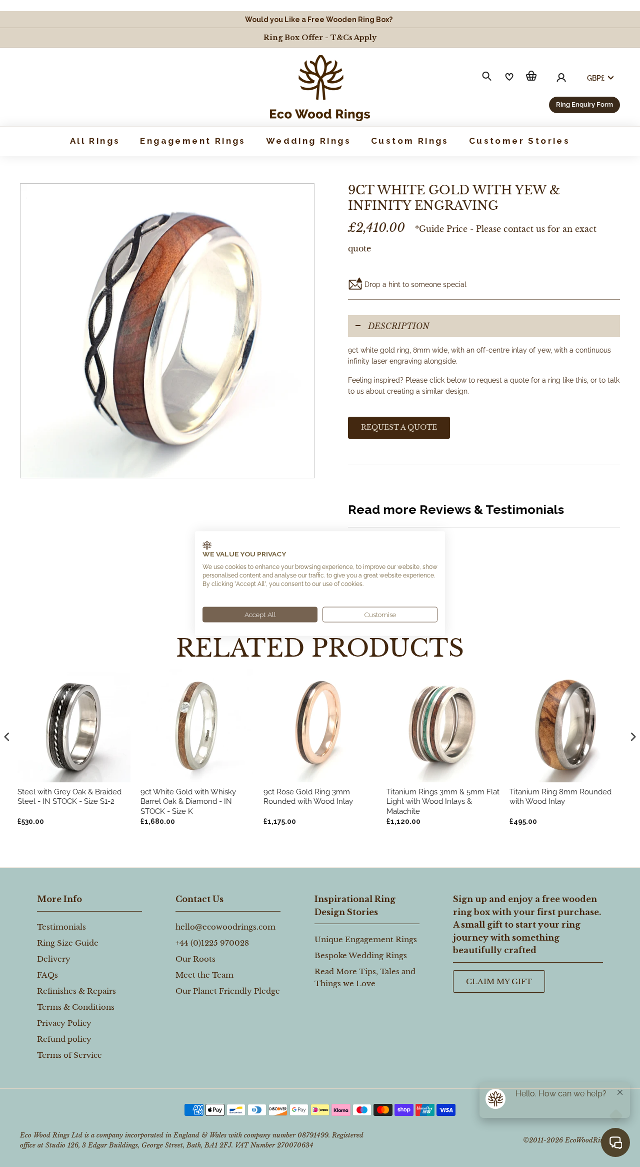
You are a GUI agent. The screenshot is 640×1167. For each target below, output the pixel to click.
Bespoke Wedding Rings (360, 955)
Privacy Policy (64, 1023)
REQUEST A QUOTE (399, 427)
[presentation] (7, 737)
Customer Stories (519, 141)
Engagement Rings (193, 141)
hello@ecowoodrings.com (226, 927)
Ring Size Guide (67, 943)
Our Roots (196, 959)
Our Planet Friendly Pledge (228, 991)
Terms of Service (69, 1055)
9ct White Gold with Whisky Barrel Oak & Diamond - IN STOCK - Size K (188, 801)
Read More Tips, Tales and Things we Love (365, 977)
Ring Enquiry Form (584, 104)
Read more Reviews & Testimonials (456, 509)
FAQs (47, 975)
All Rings (95, 141)
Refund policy (64, 1039)
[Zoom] (167, 331)
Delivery (53, 959)
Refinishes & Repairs (76, 991)
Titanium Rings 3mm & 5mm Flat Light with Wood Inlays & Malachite (443, 801)
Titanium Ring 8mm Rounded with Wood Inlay (561, 796)
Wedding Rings (308, 141)
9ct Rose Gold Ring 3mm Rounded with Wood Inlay (308, 796)
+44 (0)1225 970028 (212, 943)
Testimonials (61, 927)
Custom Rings (410, 141)
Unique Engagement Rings (365, 939)
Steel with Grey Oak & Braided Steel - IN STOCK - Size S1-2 (70, 796)
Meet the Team (205, 975)
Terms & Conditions (75, 1007)
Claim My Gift (499, 981)
